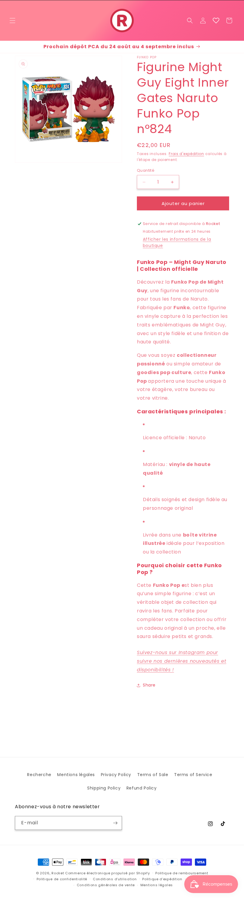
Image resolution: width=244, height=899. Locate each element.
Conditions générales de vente (106, 885)
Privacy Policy (116, 775)
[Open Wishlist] (216, 20)
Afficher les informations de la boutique (177, 242)
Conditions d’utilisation (115, 879)
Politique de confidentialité (62, 879)
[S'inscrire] (115, 823)
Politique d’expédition (162, 879)
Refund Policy (141, 788)
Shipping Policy (104, 788)
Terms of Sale (152, 775)
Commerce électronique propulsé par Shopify (107, 873)
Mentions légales (76, 775)
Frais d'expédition (186, 153)
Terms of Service (193, 775)
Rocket (57, 873)
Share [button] (149, 685)
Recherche (39, 775)
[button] (12, 20)
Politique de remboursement (181, 873)
